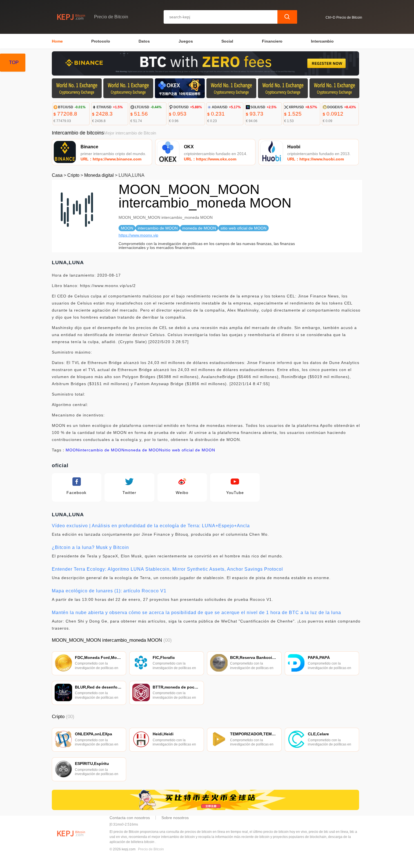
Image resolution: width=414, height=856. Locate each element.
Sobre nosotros (175, 818)
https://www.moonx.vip (138, 235)
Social (227, 41)
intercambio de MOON (101, 450)
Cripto (73, 175)
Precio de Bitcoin (151, 849)
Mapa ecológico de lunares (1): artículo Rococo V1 (109, 590)
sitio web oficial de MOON (188, 450)
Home (57, 41)
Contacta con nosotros (130, 818)
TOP (14, 62)
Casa (57, 175)
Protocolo (100, 41)
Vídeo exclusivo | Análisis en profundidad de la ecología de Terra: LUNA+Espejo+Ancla (151, 525)
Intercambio (322, 41)
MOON (72, 450)
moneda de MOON (143, 450)
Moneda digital (99, 175)
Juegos (186, 41)
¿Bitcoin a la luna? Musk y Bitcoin (90, 547)
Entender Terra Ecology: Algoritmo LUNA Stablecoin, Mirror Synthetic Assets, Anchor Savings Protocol (167, 569)
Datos (144, 41)
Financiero (272, 41)
